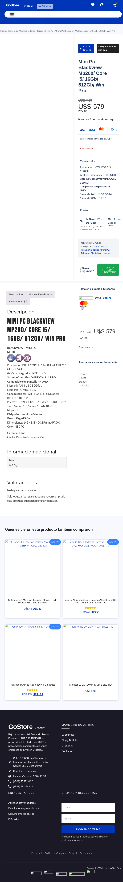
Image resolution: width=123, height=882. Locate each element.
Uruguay (106, 253)
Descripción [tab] (16, 294)
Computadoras (27, 30)
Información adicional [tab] (40, 294)
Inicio (3, 30)
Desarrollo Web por (97, 868)
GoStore (12, 5)
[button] (12, 14)
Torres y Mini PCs (45, 30)
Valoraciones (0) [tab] (18, 301)
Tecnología (13, 30)
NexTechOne (114, 868)
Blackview (96, 253)
